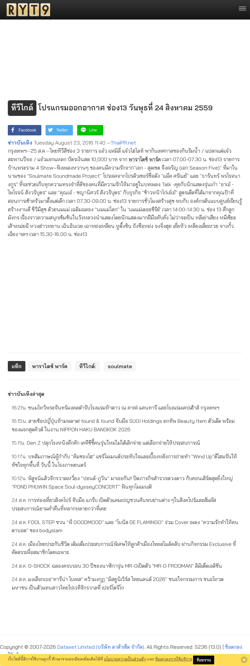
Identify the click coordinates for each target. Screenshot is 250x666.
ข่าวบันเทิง (20, 142)
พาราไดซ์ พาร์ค (145, 159)
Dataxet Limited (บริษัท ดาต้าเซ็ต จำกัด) (100, 647)
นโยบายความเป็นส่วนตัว (125, 658)
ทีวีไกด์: (87, 366)
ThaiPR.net (123, 142)
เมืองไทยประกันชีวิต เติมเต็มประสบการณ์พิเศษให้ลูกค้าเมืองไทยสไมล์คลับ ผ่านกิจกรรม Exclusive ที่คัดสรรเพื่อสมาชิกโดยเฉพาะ (124, 548)
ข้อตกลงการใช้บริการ (173, 658)
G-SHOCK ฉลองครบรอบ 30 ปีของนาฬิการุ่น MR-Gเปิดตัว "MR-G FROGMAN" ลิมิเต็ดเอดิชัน (117, 565)
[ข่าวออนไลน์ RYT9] (26, 10)
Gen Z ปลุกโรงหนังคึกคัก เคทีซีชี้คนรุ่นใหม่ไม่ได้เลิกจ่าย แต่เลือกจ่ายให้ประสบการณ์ (106, 442)
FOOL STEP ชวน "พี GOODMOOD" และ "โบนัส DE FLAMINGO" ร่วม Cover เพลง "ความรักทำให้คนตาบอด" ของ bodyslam (125, 526)
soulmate (120, 366)
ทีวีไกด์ (22, 107)
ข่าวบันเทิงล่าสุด (26, 394)
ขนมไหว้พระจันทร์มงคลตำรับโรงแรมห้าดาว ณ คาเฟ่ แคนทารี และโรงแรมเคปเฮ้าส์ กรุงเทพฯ (115, 407)
